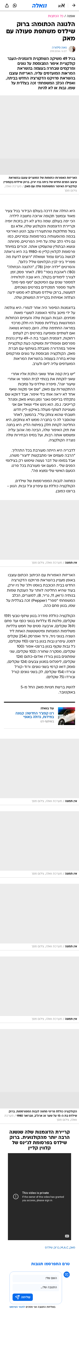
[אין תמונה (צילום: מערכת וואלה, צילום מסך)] (39, 533)
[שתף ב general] (7, 5)
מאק (72, 1247)
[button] (61, 5)
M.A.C (64, 1247)
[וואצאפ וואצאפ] (15, 5)
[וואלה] (39, 5)
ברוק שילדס (52, 1247)
